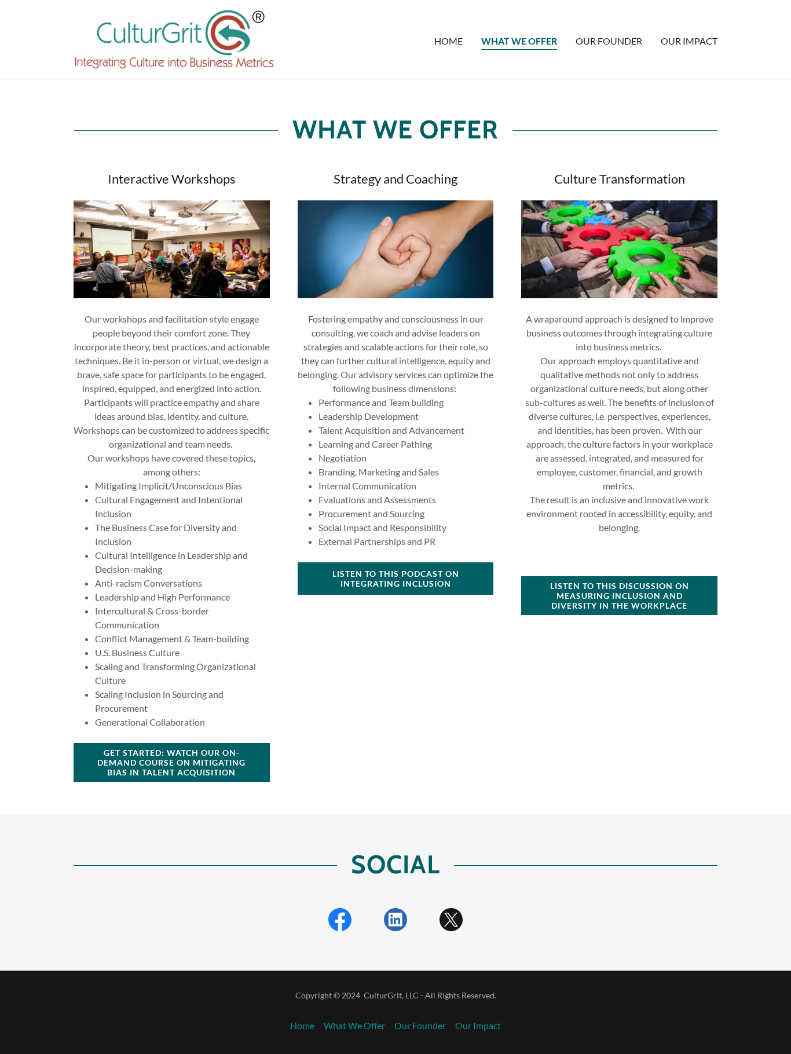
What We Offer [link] (519, 40)
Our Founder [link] (609, 40)
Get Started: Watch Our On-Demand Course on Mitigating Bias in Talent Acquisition (171, 762)
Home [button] (302, 1025)
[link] (174, 37)
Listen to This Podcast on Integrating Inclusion (395, 578)
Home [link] (448, 40)
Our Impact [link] (689, 40)
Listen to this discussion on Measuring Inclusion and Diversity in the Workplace (619, 595)
